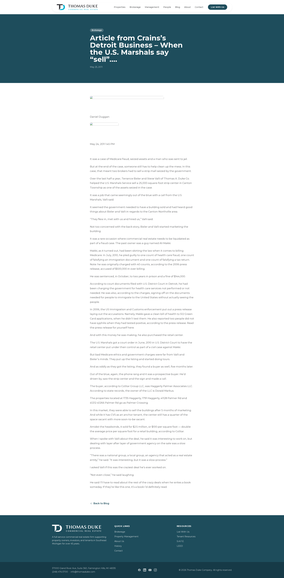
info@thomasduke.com (83, 571)
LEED (180, 546)
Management (152, 7)
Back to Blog (101, 503)
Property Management (126, 536)
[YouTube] (150, 570)
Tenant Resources (186, 536)
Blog (177, 7)
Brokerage (135, 7)
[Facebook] (139, 570)
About (187, 7)
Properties (119, 7)
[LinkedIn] (144, 570)
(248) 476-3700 (60, 571)
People (167, 7)
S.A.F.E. (180, 541)
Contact (199, 7)
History (118, 546)
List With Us (217, 7)
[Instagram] (155, 570)
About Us (119, 541)
